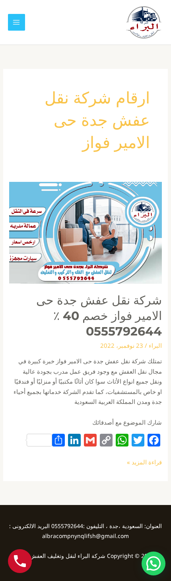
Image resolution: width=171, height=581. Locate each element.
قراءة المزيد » (144, 461)
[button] (153, 563)
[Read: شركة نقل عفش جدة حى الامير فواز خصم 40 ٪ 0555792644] (85, 232)
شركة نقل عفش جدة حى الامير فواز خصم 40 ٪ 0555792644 (99, 316)
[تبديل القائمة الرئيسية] (16, 22)
